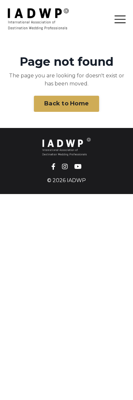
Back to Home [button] (66, 103)
